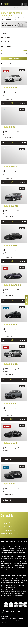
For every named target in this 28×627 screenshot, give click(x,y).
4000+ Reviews (14, 1)
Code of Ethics (4, 622)
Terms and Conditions (6, 620)
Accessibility (14, 620)
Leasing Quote (26, 300)
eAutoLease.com (19, 618)
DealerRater (16, 585)
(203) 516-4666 (22, 4)
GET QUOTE (22, 70)
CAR (5, 4)
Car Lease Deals (9, 8)
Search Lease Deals (14, 58)
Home (2, 8)
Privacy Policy (21, 620)
